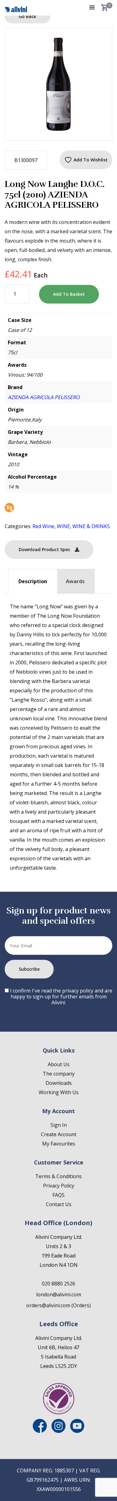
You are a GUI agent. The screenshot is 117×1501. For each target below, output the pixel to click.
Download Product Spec (44, 549)
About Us (59, 1064)
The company (59, 1073)
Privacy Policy (58, 1185)
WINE (63, 526)
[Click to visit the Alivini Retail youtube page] (77, 1431)
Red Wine (43, 526)
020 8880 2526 (58, 1283)
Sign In (59, 1125)
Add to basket (69, 294)
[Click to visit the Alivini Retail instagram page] (58, 1431)
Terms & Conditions (58, 1176)
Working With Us (59, 1092)
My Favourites (58, 1143)
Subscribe (29, 969)
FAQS (58, 1195)
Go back (27, 16)
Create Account (58, 1134)
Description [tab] (32, 581)
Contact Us (58, 1204)
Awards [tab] (75, 581)
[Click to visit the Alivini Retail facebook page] (40, 1431)
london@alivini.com (58, 1294)
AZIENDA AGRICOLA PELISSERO (44, 397)
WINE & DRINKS (91, 526)
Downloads (59, 1083)
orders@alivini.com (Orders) (58, 1305)
